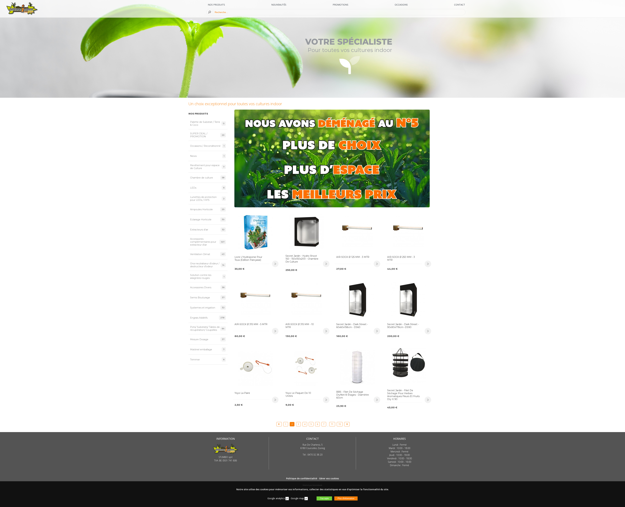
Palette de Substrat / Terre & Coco (207, 123)
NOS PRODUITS (216, 4)
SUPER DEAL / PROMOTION (207, 135)
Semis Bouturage (207, 297)
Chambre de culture (207, 177)
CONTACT (459, 4)
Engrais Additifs (207, 317)
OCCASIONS (401, 4)
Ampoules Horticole (207, 209)
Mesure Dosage (207, 339)
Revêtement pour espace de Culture (207, 167)
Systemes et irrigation (207, 307)
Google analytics (276, 498)
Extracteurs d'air (207, 229)
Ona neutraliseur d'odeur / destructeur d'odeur (207, 265)
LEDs (207, 187)
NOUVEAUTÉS (278, 4)
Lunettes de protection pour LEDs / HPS (207, 198)
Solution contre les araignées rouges (207, 276)
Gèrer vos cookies (329, 478)
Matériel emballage (207, 349)
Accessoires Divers (207, 287)
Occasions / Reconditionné (207, 145)
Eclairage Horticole (207, 219)
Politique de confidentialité (301, 478)
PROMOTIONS (340, 4)
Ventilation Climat (207, 254)
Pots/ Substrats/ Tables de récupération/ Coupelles (207, 328)
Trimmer (207, 359)
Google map (297, 498)
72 (340, 424)
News (207, 156)
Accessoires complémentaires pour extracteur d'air (207, 241)
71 (332, 424)
